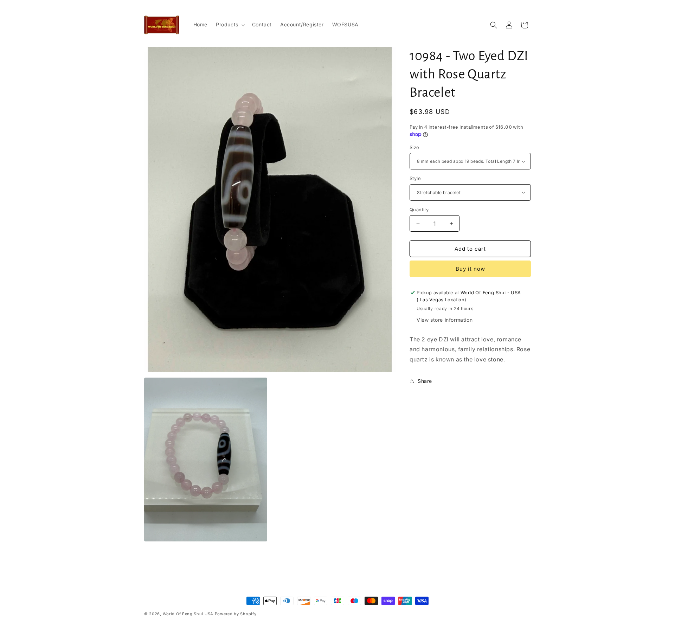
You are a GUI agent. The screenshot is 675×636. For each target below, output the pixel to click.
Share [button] (425, 381)
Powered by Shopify (236, 613)
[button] (230, 24)
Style (415, 178)
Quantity (419, 209)
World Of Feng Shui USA (188, 613)
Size (414, 147)
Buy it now (470, 268)
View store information (444, 320)
